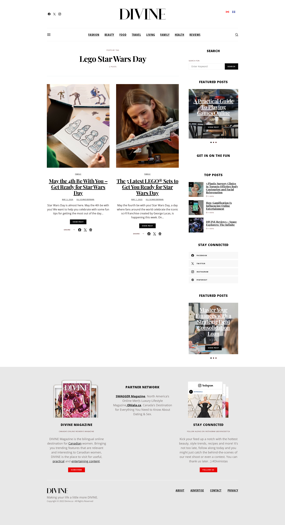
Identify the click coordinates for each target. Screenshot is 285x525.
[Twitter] (54, 14)
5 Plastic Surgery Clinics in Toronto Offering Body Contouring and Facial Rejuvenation (222, 188)
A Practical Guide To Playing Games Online (213, 106)
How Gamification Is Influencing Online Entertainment (219, 205)
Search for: (194, 61)
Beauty (109, 35)
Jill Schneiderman (85, 199)
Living (150, 35)
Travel (136, 35)
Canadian (74, 443)
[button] (211, 142)
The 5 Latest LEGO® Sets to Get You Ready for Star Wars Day (147, 186)
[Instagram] (59, 14)
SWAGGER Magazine (130, 396)
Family (164, 35)
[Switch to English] (227, 11)
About (180, 490)
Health (179, 35)
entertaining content (85, 461)
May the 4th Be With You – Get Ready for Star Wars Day (78, 186)
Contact (216, 490)
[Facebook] (49, 14)
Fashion (93, 35)
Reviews (195, 35)
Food (123, 35)
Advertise (197, 490)
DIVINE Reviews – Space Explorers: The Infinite (221, 223)
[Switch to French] (234, 11)
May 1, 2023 (136, 199)
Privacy (233, 490)
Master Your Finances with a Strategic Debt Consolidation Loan (213, 321)
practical (58, 461)
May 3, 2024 (67, 199)
